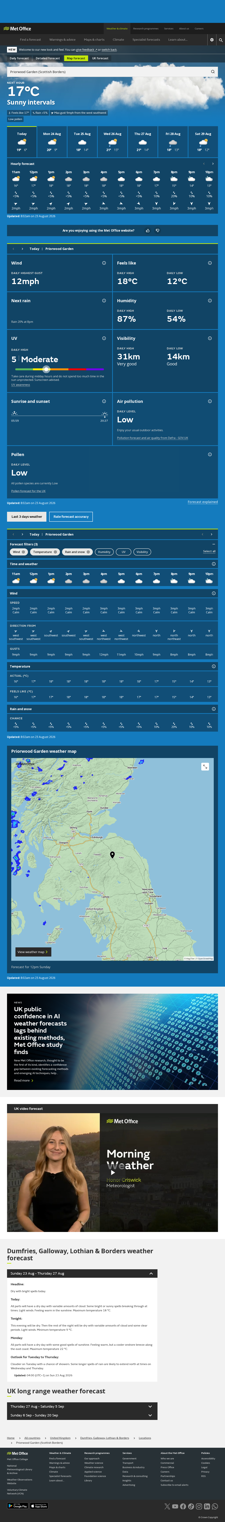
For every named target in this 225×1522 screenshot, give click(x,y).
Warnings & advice (62, 40)
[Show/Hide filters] (213, 544)
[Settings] (212, 39)
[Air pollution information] (209, 401)
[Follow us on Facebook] (183, 1506)
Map (76, 58)
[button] (112, 856)
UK (100, 58)
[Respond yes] (147, 230)
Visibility (142, 552)
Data (125, 1471)
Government (130, 1458)
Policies (205, 1453)
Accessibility (208, 1458)
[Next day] (22, 248)
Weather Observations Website (19, 1481)
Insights (127, 1480)
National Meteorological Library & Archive (19, 1469)
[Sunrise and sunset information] (103, 401)
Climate (118, 40)
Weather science (93, 1462)
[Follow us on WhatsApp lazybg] (215, 1506)
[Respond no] (157, 230)
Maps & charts (94, 40)
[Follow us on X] (167, 1506)
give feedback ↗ (86, 50)
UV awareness (20, 385)
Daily (19, 58)
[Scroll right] (213, 163)
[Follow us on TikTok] (191, 1506)
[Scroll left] (203, 163)
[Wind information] (213, 593)
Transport (128, 1462)
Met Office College (17, 1459)
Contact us (167, 1480)
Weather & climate (117, 28)
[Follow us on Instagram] (199, 1506)
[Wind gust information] (103, 263)
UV (124, 552)
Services (168, 28)
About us (184, 28)
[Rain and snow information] (213, 709)
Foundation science (95, 1476)
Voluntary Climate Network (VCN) (17, 1491)
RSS (203, 1476)
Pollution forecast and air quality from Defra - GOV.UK (152, 438)
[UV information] (103, 338)
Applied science (93, 1471)
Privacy (205, 1471)
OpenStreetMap (205, 958)
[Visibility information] (209, 338)
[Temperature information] (213, 666)
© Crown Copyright (208, 1517)
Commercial (167, 1462)
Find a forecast (30, 40)
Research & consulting (135, 1476)
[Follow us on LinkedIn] (207, 1506)
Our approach (91, 1458)
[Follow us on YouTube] (175, 1506)
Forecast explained (203, 501)
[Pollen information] (209, 454)
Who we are (167, 1458)
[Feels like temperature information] (209, 263)
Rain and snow (73, 552)
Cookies (205, 1462)
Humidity (104, 552)
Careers (199, 28)
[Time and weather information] (213, 564)
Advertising (129, 1484)
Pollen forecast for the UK (28, 491)
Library (88, 1480)
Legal (204, 1467)
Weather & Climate (60, 1453)
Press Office (167, 1467)
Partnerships (168, 1476)
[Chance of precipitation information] (103, 300)
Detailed (48, 58)
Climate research (94, 1467)
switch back (109, 50)
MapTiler (190, 958)
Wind (15, 552)
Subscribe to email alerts (174, 1484)
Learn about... (178, 40)
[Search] (211, 70)
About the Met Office (173, 1453)
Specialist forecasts (146, 40)
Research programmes (146, 28)
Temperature (41, 552)
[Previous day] (13, 248)
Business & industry (133, 1467)
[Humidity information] (209, 300)
